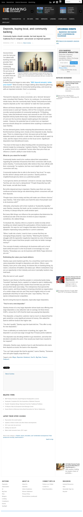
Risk (37, 19)
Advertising (31, 2)
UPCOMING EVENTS (66, 29)
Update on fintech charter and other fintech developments (20, 422)
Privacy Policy (63, 68)
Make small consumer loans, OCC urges (16, 430)
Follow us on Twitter (48, 484)
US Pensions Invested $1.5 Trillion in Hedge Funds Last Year (73, 83)
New (64, 486)
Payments (5, 19)
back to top (49, 439)
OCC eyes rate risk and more (13, 425)
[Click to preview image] (35, 62)
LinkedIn (50, 2)
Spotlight (6, 22)
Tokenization (16, 19)
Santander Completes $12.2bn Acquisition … (72, 10)
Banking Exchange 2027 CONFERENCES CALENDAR (66, 34)
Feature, (45, 357)
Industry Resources (21, 2)
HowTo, (33, 357)
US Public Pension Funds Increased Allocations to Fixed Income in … (72, 465)
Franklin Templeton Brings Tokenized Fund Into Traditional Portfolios (23, 404)
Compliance (62, 19)
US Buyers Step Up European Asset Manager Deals (19, 406)
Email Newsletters (47, 489)
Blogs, (14, 357)
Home (3, 2)
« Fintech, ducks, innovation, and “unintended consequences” (32, 435)
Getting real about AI (10, 428)
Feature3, (6, 359)
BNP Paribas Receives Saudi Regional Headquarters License (22, 398)
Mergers (44, 19)
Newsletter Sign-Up (68, 489)
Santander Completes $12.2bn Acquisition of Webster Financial (22, 401)
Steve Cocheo (27, 43)
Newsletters (10, 2)
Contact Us (46, 486)
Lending (53, 19)
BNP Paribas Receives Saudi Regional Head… (49, 10)
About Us (24, 484)
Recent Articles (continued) (29, 496)
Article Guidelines (27, 489)
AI (24, 19)
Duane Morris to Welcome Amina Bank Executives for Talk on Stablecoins (25, 409)
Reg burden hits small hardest (13, 420)
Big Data (30, 19)
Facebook (60, 1)
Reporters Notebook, (24, 357)
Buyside (65, 491)
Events (71, 19)
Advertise (24, 486)
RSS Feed (57, 2)
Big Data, (39, 357)
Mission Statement (27, 491)
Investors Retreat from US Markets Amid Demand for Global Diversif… (73, 278)
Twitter (53, 2)
